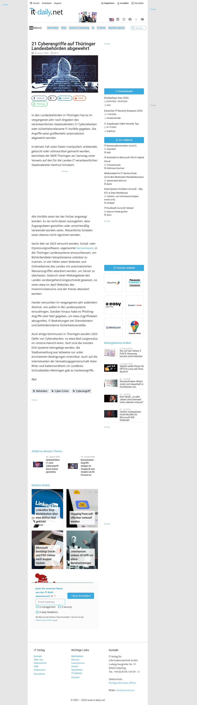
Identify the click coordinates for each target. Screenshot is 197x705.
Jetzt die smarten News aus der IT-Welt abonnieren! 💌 (49, 592)
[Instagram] (124, 19)
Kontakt (38, 656)
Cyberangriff (83, 390)
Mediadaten (77, 656)
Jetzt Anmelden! (82, 595)
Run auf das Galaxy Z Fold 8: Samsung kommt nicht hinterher (131, 353)
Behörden (41, 390)
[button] (35, 28)
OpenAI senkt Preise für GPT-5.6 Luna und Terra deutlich (132, 369)
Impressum (39, 669)
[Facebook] (130, 19)
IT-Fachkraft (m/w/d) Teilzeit (118, 208)
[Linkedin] (118, 19)
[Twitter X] (136, 19)
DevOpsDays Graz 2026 (116, 97)
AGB (36, 666)
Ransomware (84, 248)
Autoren (75, 677)
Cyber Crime (62, 390)
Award (74, 666)
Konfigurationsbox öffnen (122, 682)
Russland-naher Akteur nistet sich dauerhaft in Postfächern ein (131, 384)
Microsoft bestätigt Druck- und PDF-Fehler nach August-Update (46, 555)
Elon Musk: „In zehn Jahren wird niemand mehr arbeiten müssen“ (131, 399)
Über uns (38, 659)
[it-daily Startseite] (51, 12)
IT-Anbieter (76, 673)
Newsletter (76, 669)
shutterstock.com (125, 690)
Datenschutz (40, 663)
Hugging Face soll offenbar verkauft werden (82, 517)
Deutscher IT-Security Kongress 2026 (123, 110)
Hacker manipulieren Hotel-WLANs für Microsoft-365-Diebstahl (130, 415)
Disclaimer (39, 674)
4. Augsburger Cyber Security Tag (121, 123)
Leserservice (77, 663)
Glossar (75, 659)
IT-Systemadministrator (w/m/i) (120, 145)
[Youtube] (142, 19)
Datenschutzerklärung (45, 620)
